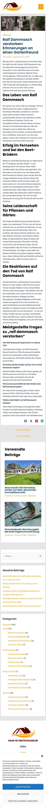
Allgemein (7, 35)
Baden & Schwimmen (16, 633)
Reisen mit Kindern (16, 658)
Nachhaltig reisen (15, 675)
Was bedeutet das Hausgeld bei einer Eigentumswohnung (22, 530)
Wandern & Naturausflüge (19, 666)
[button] (42, 756)
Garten (5, 628)
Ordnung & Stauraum (16, 697)
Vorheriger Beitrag (23, 430)
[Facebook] (25, 421)
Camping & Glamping (16, 654)
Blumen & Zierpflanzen (17, 637)
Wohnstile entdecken (17, 705)
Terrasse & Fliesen (15, 644)
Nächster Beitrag (23, 436)
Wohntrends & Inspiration (19, 709)
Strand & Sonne (14, 662)
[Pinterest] (36, 421)
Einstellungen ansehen (23, 801)
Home (23, 752)
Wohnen (6, 693)
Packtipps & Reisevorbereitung (20, 679)
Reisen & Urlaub (9, 671)
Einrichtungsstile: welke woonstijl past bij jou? (22, 606)
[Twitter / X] (31, 421)
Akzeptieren (23, 787)
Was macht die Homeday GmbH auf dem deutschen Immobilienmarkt (20, 490)
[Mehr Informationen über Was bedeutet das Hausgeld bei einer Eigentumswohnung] (23, 514)
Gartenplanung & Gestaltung (19, 640)
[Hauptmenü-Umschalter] (41, 6)
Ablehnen (23, 794)
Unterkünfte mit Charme (18, 687)
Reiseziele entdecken (16, 683)
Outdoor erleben (9, 650)
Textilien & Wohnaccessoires (20, 701)
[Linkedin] (42, 421)
